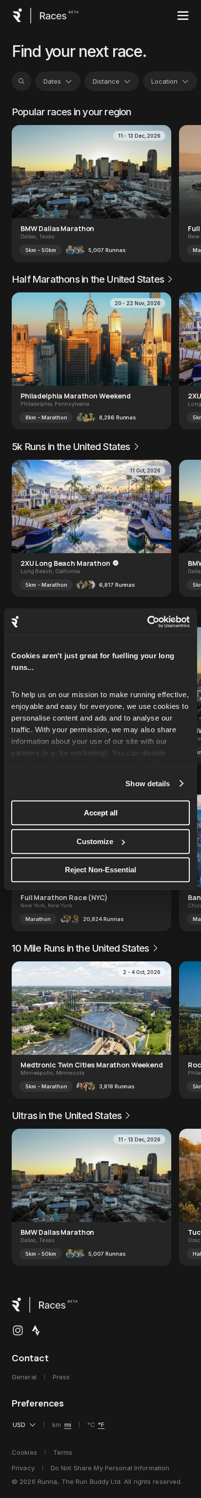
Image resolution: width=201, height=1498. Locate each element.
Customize (95, 841)
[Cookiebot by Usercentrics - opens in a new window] (147, 621)
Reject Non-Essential (100, 870)
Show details (147, 783)
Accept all (101, 813)
